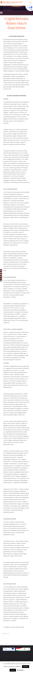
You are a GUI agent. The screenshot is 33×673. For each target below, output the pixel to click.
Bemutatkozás (18, 8)
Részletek (20, 670)
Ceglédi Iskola (9, 8)
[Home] (3, 8)
